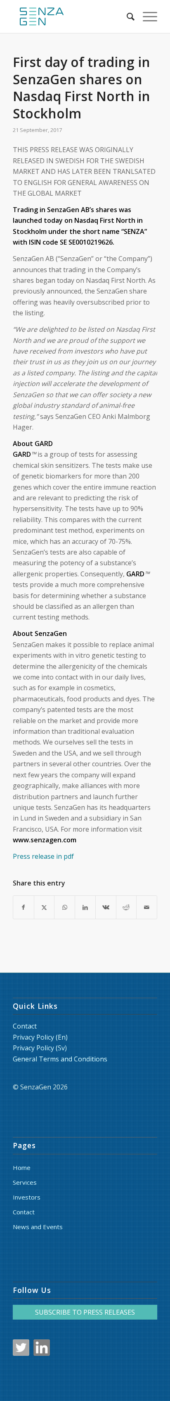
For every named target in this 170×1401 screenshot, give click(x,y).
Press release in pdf (43, 856)
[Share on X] (44, 907)
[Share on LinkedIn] (85, 907)
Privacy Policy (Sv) (40, 1047)
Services (25, 1182)
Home (22, 1167)
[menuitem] (126, 16)
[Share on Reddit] (126, 907)
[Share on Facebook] (23, 907)
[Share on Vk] (106, 907)
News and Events (38, 1227)
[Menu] (146, 16)
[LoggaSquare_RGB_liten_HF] (70, 16)
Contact (25, 1026)
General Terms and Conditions (60, 1058)
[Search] (126, 16)
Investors (26, 1197)
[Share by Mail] (147, 907)
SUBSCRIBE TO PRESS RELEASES (85, 1312)
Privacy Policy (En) (40, 1037)
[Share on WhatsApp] (64, 907)
